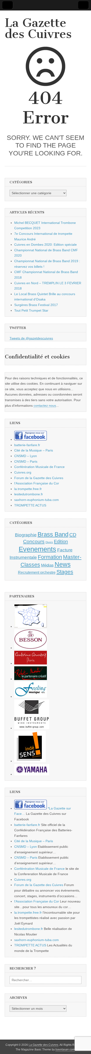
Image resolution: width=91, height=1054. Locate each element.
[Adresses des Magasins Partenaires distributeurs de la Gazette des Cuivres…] (30, 626)
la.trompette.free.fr (28, 489)
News (63, 564)
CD (72, 534)
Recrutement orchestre (37, 572)
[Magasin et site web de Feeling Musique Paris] (30, 696)
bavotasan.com (65, 1049)
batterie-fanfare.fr (27, 445)
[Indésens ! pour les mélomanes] (30, 761)
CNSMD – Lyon (25, 456)
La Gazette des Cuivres (38, 28)
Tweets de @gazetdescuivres (31, 338)
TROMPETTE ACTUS (30, 505)
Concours (34, 541)
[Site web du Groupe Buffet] (31, 728)
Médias (47, 565)
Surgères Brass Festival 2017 (36, 305)
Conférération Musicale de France (39, 467)
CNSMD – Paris (25, 461)
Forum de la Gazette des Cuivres (38, 478)
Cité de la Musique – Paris (33, 450)
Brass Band (53, 534)
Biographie (26, 534)
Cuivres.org (22, 472)
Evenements (37, 549)
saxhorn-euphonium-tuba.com (36, 500)
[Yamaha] (31, 774)
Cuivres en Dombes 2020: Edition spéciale (45, 244)
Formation (50, 557)
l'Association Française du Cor (36, 483)
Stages (64, 572)
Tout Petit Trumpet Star (31, 310)
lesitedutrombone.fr (28, 494)
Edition (61, 541)
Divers (49, 542)
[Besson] (30, 648)
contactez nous (45, 405)
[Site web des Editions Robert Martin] (30, 679)
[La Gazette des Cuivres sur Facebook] (30, 439)
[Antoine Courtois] (30, 663)
